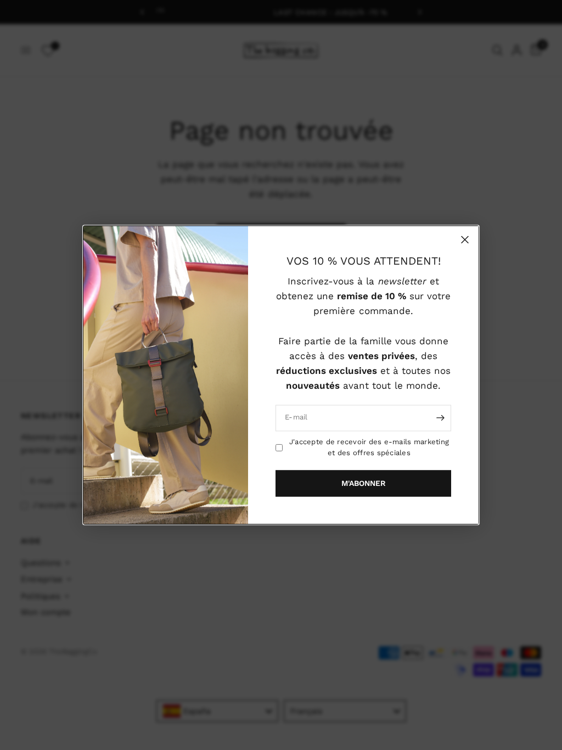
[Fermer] (465, 239)
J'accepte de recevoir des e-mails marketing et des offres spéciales (369, 447)
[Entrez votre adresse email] (440, 418)
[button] (363, 484)
